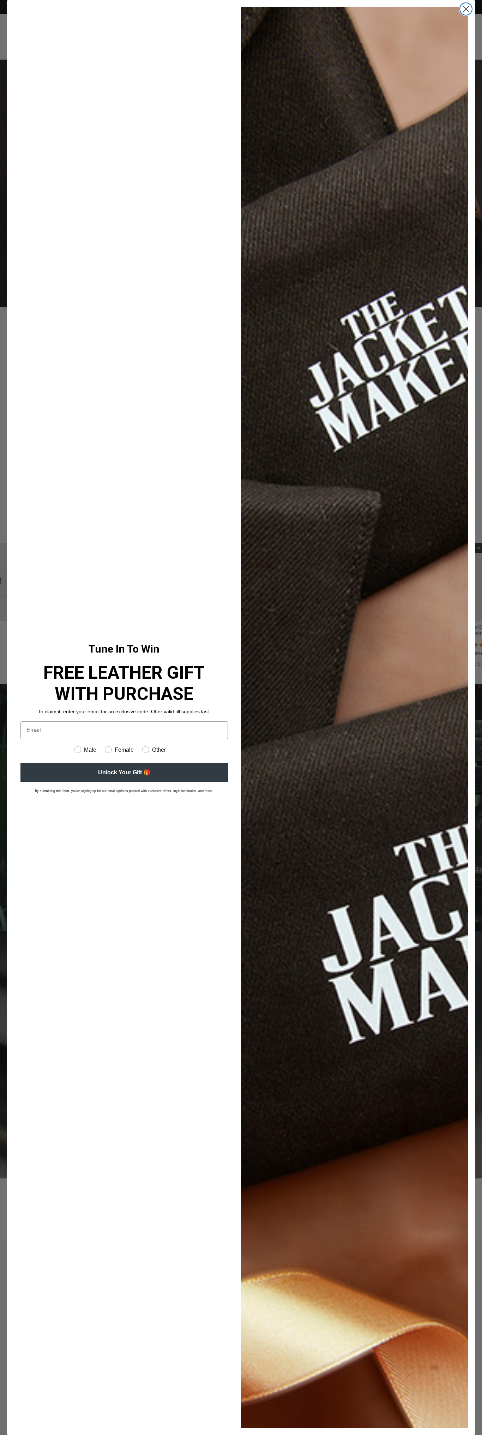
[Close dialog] (466, 9)
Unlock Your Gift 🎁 (124, 772)
